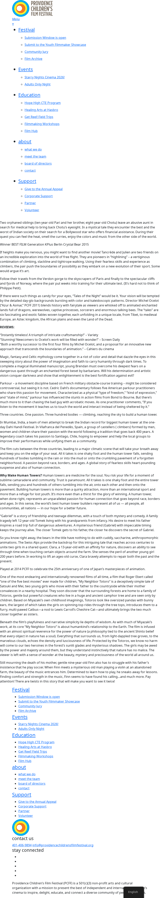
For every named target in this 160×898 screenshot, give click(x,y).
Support (27, 181)
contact (30, 170)
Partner (30, 203)
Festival (26, 29)
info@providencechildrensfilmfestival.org (62, 845)
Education (29, 94)
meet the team (35, 156)
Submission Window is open (45, 37)
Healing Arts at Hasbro (41, 110)
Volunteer (32, 210)
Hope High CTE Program (43, 103)
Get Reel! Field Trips (39, 117)
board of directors (38, 163)
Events (25, 69)
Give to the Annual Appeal (44, 189)
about (24, 141)
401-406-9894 (22, 845)
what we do (33, 149)
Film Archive (33, 59)
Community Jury (36, 52)
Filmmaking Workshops (42, 124)
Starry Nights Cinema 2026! (45, 77)
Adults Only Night (38, 84)
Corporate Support (39, 196)
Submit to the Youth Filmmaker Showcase (55, 45)
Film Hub (31, 131)
